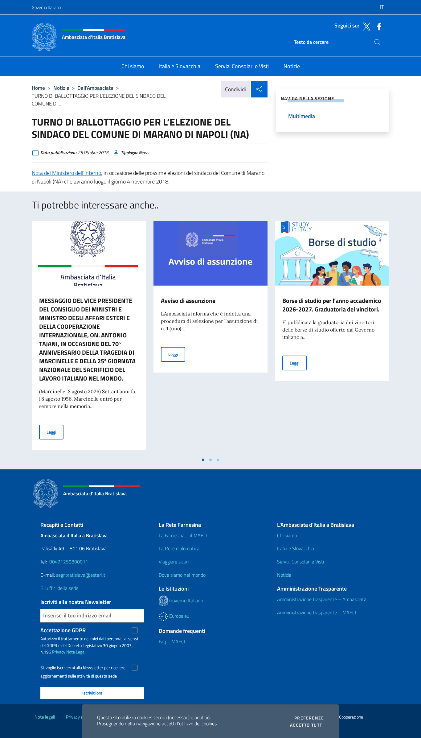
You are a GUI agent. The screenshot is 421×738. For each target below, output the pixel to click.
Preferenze (309, 718)
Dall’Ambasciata (95, 88)
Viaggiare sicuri (174, 561)
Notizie (61, 88)
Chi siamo (287, 535)
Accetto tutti (307, 725)
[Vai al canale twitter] (365, 26)
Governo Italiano (46, 7)
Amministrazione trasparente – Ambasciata (321, 599)
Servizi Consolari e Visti (300, 561)
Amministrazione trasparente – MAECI (316, 612)
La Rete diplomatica (179, 548)
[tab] (203, 460)
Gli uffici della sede (59, 588)
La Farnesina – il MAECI (183, 535)
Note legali (45, 716)
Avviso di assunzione (188, 300)
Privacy (58, 652)
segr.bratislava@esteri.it (80, 575)
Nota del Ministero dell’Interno (66, 173)
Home (38, 88)
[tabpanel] (89, 337)
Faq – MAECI (172, 641)
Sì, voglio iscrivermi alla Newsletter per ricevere (82, 667)
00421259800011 (68, 561)
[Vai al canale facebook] (377, 26)
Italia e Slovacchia (295, 548)
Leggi (55, 431)
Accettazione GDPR (63, 630)
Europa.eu (178, 616)
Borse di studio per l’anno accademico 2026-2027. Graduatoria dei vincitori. (331, 305)
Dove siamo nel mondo (182, 575)
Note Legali (76, 652)
